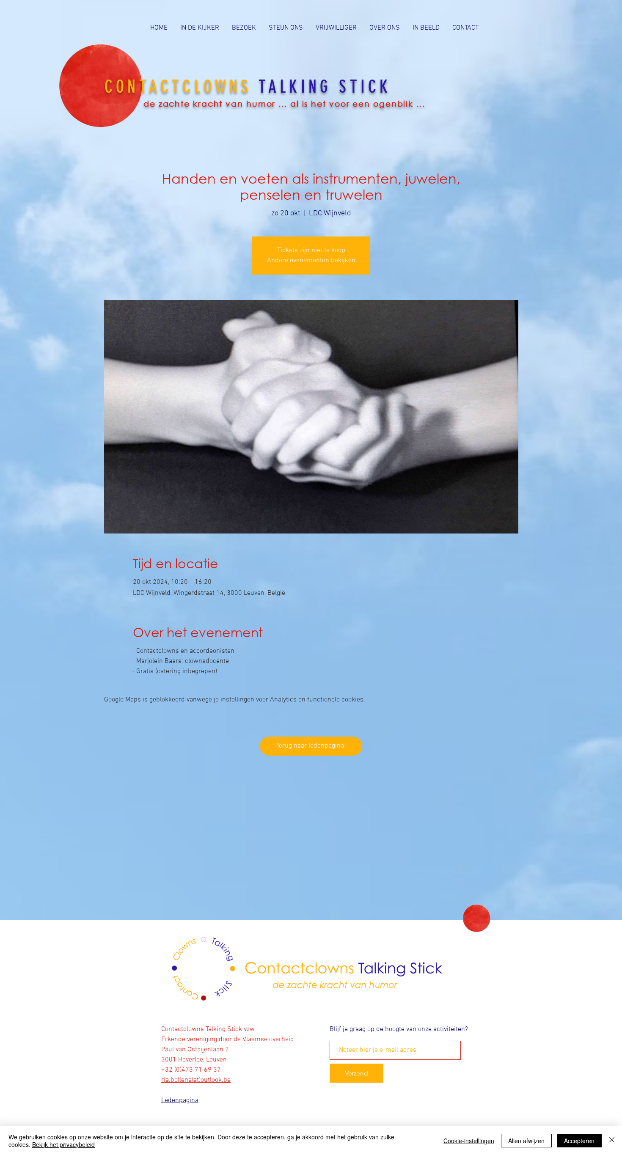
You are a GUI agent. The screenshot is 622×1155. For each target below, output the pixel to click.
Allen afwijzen (526, 1140)
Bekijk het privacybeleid (63, 1144)
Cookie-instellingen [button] (468, 1140)
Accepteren (579, 1140)
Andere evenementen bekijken (311, 260)
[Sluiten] (612, 1140)
